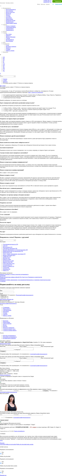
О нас (7, 45)
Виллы (5, 325)
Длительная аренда (11, 27)
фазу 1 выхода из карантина (36, 92)
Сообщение (17, 349)
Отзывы (8, 49)
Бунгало (5, 326)
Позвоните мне (58, 1)
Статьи (5, 32)
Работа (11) (6, 270)
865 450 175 (47, 0)
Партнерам (2, 2)
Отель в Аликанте (10, 26)
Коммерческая (9, 21)
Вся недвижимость (11, 9)
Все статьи (9, 34)
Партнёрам (6, 311)
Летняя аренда (9, 28)
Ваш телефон (23, 346)
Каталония (9, 17)
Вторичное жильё (10, 20)
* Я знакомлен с (17, 417)
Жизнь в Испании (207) (9, 255)
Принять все (3, 475)
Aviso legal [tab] (2, 444)
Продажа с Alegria (9, 2)
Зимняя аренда (58, 4)
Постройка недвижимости (10, 337)
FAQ (4, 42)
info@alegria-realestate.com (6, 299)
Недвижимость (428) (8, 260)
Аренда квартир (7, 323)
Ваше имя (2, 346)
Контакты (5, 52)
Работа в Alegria (10, 50)
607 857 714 (47, 2)
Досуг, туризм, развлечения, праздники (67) (14, 254)
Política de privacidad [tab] (11, 444)
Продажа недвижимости (9, 335)
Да (2, 453)
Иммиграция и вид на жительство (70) (13, 251)
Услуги (5, 31)
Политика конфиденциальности (8, 303)
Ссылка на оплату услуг (9, 329)
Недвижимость (7, 8)
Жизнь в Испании (10, 37)
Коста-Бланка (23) (7, 247)
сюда (1, 440)
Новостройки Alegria (11, 23)
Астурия (8, 16)
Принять (2, 443)
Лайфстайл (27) (7, 256)
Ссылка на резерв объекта (9, 330)
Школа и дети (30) (7, 262)
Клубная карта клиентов (9, 338)
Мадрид (8, 15)
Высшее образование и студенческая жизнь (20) (15, 249)
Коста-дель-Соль (10, 12)
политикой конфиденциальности (38, 354)
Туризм (8, 38)
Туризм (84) (6, 267)
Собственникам (7, 310)
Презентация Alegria (5, 343)
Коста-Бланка (9, 10)
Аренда (5, 24)
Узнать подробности (5, 375)
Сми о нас (43, 4)
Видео (38, 4)
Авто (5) (5, 245)
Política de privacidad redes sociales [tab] (24, 444)
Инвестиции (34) (7, 252)
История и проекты (11, 46)
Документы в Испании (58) (10, 248)
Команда (8, 47)
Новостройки (9, 19)
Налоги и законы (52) (8, 266)
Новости (8, 35)
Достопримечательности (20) (10, 244)
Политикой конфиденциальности (24, 295)
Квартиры (5, 320)
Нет (3, 452)
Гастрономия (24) (7, 265)
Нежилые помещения (8, 327)
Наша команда (6, 308)
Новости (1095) (7, 259)
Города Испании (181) (8, 263)
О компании (6, 43)
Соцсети (48, 4)
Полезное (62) (6, 269)
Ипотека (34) (6, 258)
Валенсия (8, 13)
